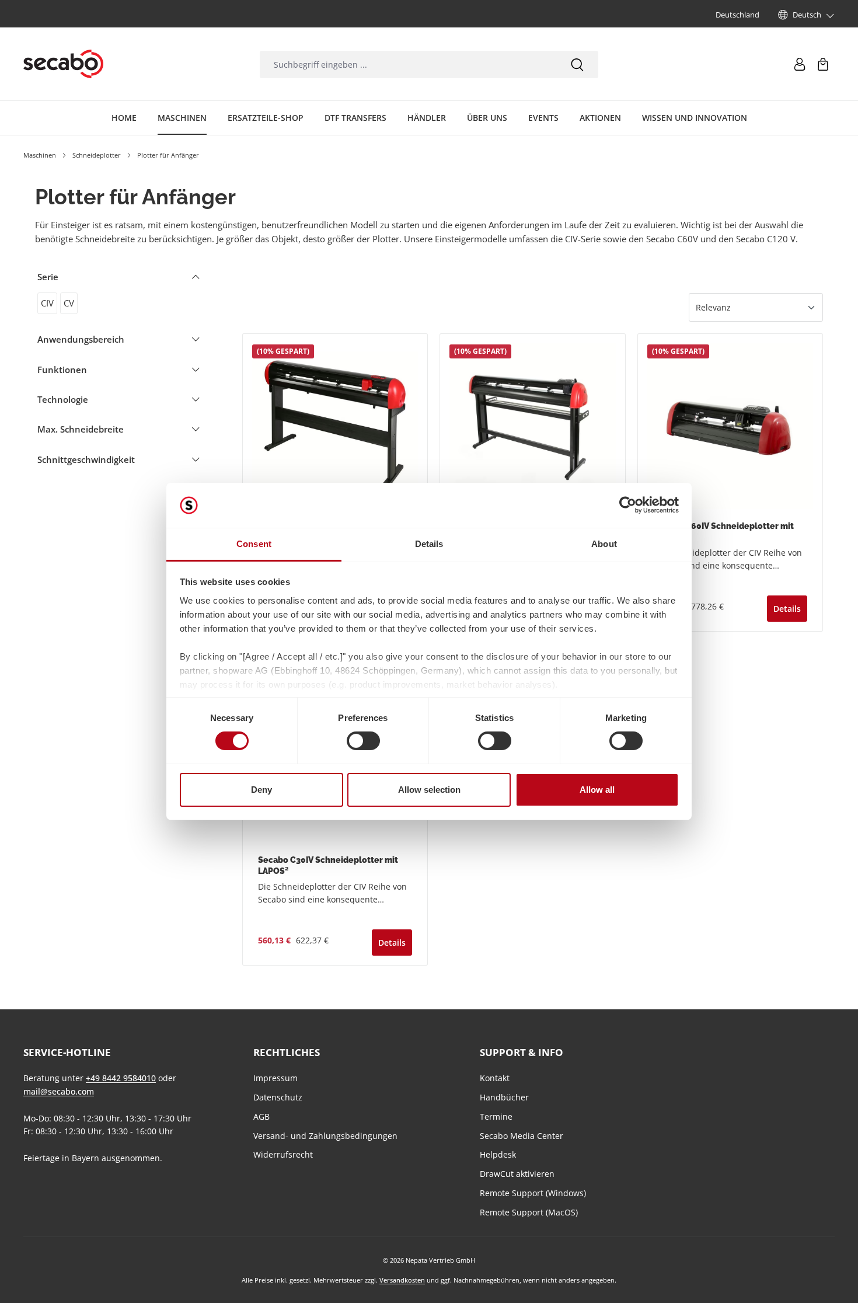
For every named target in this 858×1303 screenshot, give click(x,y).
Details (787, 608)
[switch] (363, 740)
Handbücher (504, 1097)
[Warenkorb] (823, 64)
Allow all (597, 790)
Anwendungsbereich (80, 339)
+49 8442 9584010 (121, 1077)
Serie (47, 277)
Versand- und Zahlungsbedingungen (325, 1135)
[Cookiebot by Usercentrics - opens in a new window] (628, 505)
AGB (261, 1116)
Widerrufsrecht (283, 1154)
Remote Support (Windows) (533, 1193)
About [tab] (604, 544)
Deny (261, 790)
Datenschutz (277, 1097)
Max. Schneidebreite (80, 429)
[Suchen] (577, 64)
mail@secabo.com (58, 1091)
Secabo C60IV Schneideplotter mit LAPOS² (723, 531)
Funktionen (62, 369)
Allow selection (429, 790)
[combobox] (408, 64)
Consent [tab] (253, 544)
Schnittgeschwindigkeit (86, 459)
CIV (47, 303)
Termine (496, 1116)
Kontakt (495, 1077)
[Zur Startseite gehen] (63, 64)
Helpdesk (498, 1154)
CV (69, 303)
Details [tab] (429, 544)
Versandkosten (402, 1280)
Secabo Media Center (521, 1135)
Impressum (275, 1077)
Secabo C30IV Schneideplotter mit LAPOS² (328, 865)
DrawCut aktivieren (517, 1173)
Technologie (62, 399)
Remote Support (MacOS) (529, 1212)
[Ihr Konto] (799, 64)
